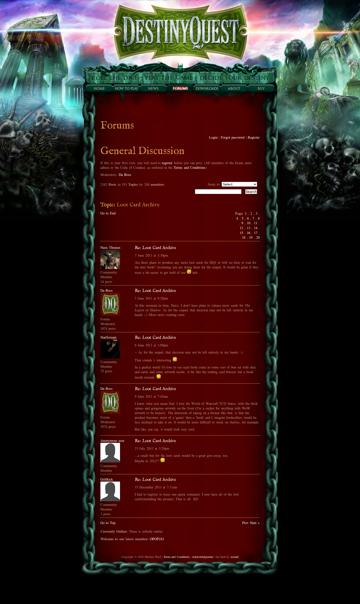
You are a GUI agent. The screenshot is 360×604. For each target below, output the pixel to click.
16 (248, 232)
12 (241, 227)
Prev (245, 522)
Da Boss (125, 174)
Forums (180, 88)
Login (213, 137)
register (167, 162)
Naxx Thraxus (110, 247)
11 (255, 223)
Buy (260, 88)
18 (243, 237)
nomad (235, 557)
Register (254, 137)
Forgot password (232, 137)
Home (99, 88)
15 (241, 232)
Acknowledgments (202, 557)
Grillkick (106, 479)
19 (250, 237)
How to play (126, 88)
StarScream (108, 337)
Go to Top (107, 522)
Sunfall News (153, 88)
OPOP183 (157, 539)
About (233, 88)
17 (255, 232)
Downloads (206, 88)
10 (248, 223)
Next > (255, 522)
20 (258, 237)
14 (255, 227)
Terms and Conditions (189, 167)
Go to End (108, 213)
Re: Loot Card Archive (155, 247)
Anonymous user (112, 440)
